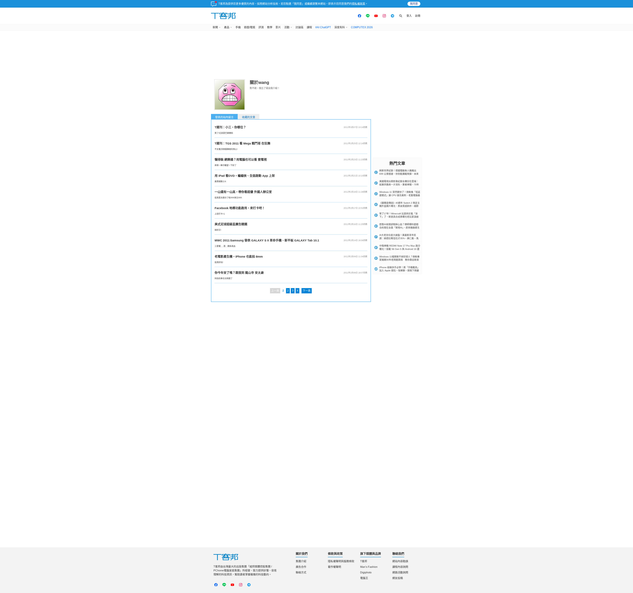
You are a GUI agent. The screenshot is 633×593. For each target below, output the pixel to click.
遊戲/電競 (249, 27)
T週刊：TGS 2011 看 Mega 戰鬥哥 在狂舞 (242, 143)
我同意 (414, 3)
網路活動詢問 (400, 572)
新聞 (215, 27)
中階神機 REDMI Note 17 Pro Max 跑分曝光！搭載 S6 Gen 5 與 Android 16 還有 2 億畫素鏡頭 (399, 248)
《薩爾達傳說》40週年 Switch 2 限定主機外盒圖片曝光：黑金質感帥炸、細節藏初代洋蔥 (399, 206)
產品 (226, 27)
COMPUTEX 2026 (362, 27)
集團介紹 (301, 561)
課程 (309, 27)
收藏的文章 (248, 117)
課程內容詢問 (400, 566)
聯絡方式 (301, 572)
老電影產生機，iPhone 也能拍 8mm (239, 256)
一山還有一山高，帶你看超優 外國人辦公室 (243, 192)
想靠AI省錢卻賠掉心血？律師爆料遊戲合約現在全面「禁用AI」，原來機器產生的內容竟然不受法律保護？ (399, 227)
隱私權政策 (358, 3)
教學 (269, 27)
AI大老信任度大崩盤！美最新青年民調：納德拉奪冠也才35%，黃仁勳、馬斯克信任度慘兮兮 (399, 238)
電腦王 (364, 578)
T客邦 (363, 561)
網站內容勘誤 (400, 561)
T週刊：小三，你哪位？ (230, 127)
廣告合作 (301, 566)
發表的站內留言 (224, 117)
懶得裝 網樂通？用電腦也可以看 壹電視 (241, 159)
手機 (238, 27)
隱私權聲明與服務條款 (341, 561)
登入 (409, 15)
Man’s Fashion (368, 566)
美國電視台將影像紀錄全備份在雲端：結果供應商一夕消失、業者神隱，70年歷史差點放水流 (399, 184)
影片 (278, 27)
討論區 (299, 27)
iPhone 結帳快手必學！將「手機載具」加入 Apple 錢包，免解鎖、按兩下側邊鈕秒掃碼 (399, 270)
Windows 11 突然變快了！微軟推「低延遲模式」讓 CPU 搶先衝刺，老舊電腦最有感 (399, 195)
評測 (261, 27)
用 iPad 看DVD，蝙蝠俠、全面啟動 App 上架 (245, 175)
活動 (286, 27)
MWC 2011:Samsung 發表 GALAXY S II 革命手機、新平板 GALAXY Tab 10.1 (267, 240)
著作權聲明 (334, 566)
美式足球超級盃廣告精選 (231, 224)
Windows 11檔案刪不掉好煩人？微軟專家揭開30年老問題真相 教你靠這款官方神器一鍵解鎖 (399, 259)
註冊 (417, 15)
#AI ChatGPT (323, 27)
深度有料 (339, 27)
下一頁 (307, 290)
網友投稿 (397, 578)
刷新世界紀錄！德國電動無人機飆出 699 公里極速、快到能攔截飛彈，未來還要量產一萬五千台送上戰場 (399, 173)
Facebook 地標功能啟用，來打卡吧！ (240, 208)
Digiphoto (366, 572)
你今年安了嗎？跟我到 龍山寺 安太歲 (239, 272)
